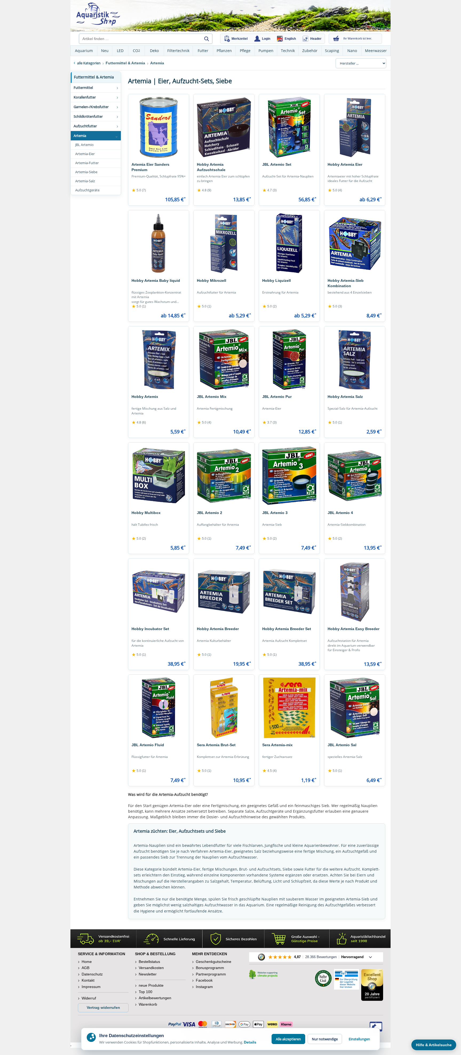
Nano (352, 50)
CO (136, 50)
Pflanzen (224, 50)
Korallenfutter (85, 97)
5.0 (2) (269, 306)
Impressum (91, 987)
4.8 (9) (204, 190)
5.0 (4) (335, 190)
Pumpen (266, 50)
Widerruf (89, 998)
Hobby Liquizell (276, 280)
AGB (85, 968)
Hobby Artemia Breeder (218, 629)
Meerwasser (376, 50)
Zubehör (309, 50)
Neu (105, 50)
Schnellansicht (159, 154)
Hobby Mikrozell (211, 280)
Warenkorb (148, 1004)
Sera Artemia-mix (277, 745)
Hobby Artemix (145, 396)
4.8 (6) (139, 422)
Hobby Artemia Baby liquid (156, 280)
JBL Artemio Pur (277, 396)
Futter (203, 50)
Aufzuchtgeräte (87, 190)
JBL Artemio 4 (340, 513)
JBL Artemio (84, 145)
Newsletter (148, 974)
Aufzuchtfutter (85, 126)
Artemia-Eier (85, 154)
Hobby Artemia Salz (345, 396)
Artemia (80, 135)
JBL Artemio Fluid (148, 745)
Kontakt (88, 980)
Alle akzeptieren (288, 1039)
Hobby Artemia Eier (345, 164)
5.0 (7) (139, 190)
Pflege (245, 50)
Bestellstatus (149, 961)
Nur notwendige (325, 1039)
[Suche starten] (206, 38)
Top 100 (145, 992)
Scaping (332, 50)
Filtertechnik (178, 50)
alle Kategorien (89, 63)
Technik (288, 50)
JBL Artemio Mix (211, 396)
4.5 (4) (269, 770)
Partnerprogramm (211, 974)
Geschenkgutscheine (213, 961)
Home (87, 961)
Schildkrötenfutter (88, 116)
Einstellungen (359, 1039)
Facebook (204, 980)
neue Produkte (151, 985)
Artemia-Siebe (86, 172)
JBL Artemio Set (276, 164)
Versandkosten (151, 968)
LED (120, 50)
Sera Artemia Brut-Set (216, 745)
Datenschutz (92, 974)
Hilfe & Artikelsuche (434, 1045)
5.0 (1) (139, 306)
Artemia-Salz (85, 181)
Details (250, 1042)
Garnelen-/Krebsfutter (91, 106)
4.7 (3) (269, 190)
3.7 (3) (269, 422)
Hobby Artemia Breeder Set (286, 629)
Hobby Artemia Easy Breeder (353, 629)
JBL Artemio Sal (342, 745)
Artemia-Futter (87, 163)
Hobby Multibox (146, 513)
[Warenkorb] (336, 39)
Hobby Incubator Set (150, 629)
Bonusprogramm (210, 968)
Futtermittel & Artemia (94, 77)
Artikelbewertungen (155, 998)
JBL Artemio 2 (209, 513)
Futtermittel (83, 87)
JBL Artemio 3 (275, 513)
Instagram (204, 987)
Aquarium (84, 50)
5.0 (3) (335, 306)
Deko (154, 50)
